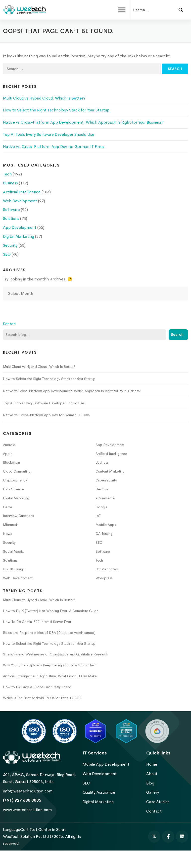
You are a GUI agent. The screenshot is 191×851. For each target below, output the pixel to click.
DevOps (102, 489)
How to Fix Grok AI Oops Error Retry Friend (37, 687)
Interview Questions (18, 515)
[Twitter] (154, 837)
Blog (150, 783)
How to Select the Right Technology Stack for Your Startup (56, 110)
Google (101, 507)
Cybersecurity (106, 480)
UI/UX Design (14, 569)
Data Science (13, 489)
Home (151, 764)
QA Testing (104, 533)
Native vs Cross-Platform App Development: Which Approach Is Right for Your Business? (83, 122)
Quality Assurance (99, 792)
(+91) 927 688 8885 (22, 800)
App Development (19, 227)
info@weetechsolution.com (27, 791)
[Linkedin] (182, 837)
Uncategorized (107, 569)
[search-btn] (181, 10)
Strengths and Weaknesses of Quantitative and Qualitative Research (55, 654)
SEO (7, 254)
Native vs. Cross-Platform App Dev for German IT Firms (53, 146)
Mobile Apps (106, 524)
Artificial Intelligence (22, 192)
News (7, 533)
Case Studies (157, 801)
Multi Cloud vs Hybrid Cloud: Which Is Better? (44, 98)
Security (10, 245)
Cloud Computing (17, 471)
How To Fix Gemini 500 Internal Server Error (37, 621)
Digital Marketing (18, 236)
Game (7, 507)
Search (9, 323)
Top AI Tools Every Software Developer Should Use (48, 134)
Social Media (13, 551)
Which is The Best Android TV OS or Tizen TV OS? (42, 698)
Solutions (11, 218)
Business (10, 183)
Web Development (20, 201)
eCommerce (105, 498)
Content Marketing (110, 471)
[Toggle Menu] (122, 10)
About (151, 773)
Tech (7, 174)
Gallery (152, 792)
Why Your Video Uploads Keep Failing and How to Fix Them (49, 665)
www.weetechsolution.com (27, 809)
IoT (98, 515)
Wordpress (104, 578)
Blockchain (11, 462)
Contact (154, 811)
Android (9, 445)
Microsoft (10, 524)
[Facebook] (168, 837)
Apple (7, 453)
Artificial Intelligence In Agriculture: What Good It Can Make (50, 676)
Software (11, 209)
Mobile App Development (106, 764)
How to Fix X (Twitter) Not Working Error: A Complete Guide (50, 611)
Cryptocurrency (15, 480)
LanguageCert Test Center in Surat (34, 829)
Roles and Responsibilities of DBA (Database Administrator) (49, 632)
